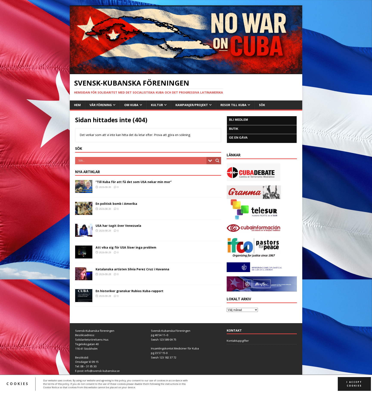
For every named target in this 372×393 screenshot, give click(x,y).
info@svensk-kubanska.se (102, 371)
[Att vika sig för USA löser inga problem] (83, 256)
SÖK (262, 105)
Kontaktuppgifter (238, 341)
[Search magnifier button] (217, 160)
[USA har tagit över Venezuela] (83, 234)
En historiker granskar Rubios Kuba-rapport (129, 291)
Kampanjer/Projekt (191, 105)
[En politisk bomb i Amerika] (83, 212)
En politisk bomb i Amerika (116, 204)
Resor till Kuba (233, 105)
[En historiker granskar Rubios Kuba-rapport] (83, 299)
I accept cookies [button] (354, 383)
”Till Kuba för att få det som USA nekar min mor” (134, 182)
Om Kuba (131, 105)
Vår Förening (101, 105)
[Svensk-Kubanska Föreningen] (186, 72)
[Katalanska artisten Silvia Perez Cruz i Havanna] (83, 278)
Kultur (157, 105)
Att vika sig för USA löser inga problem (126, 247)
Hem (77, 105)
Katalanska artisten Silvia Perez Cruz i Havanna (132, 269)
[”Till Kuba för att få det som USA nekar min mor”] (83, 190)
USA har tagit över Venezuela (118, 226)
